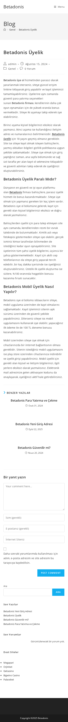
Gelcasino (8, 671)
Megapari (8, 662)
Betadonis (13, 7)
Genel (12, 68)
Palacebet (8, 679)
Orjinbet (7, 666)
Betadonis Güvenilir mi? (34, 448)
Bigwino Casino (11, 675)
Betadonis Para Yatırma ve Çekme (34, 400)
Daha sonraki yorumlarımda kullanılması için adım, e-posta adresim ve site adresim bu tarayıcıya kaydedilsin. (30, 558)
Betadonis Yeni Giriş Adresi (34, 424)
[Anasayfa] (4, 29)
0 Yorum (30, 68)
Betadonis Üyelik (28, 29)
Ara (5, 586)
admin (12, 64)
